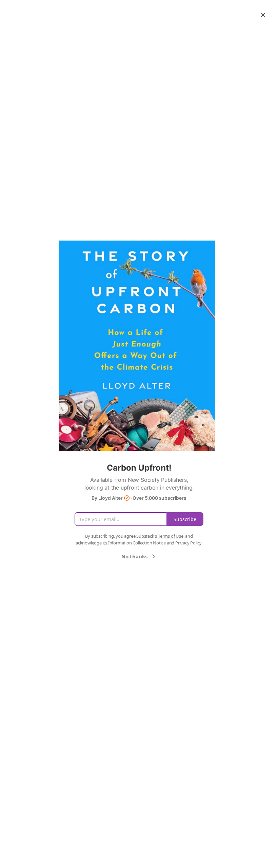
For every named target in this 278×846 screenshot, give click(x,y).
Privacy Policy (188, 543)
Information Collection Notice (137, 543)
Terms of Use (170, 536)
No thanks (134, 556)
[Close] (263, 15)
